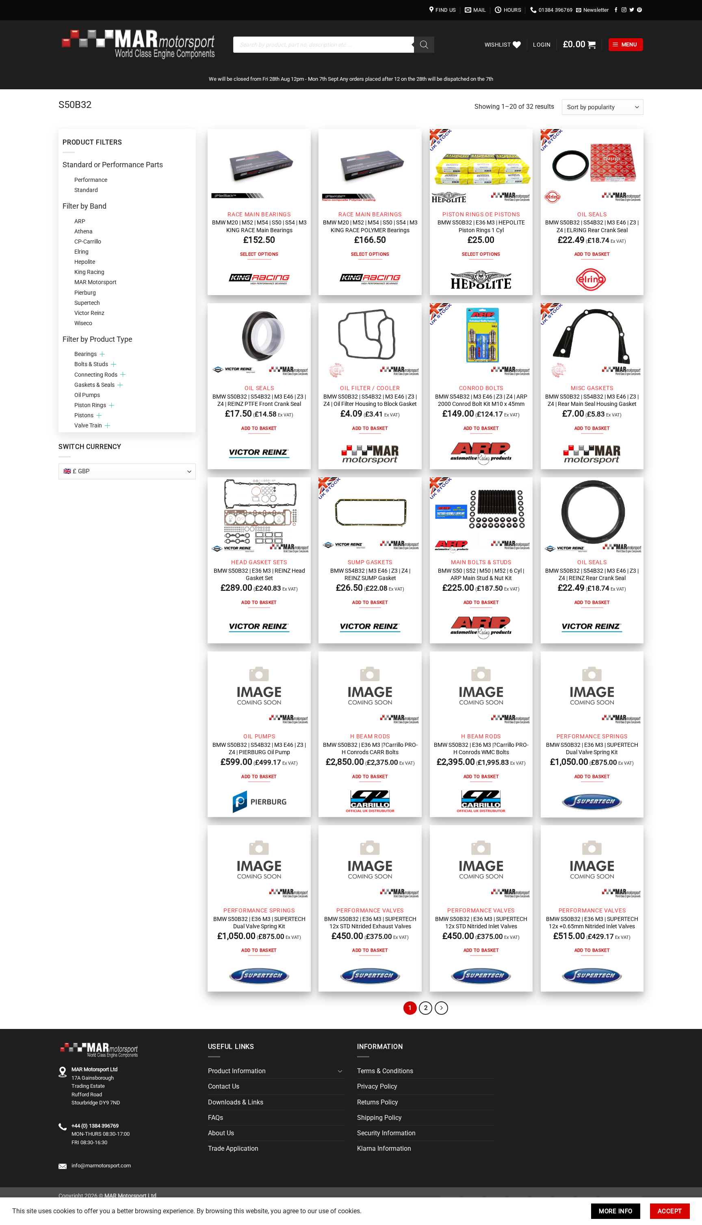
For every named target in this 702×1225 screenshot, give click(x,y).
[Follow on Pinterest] (639, 10)
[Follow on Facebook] (616, 10)
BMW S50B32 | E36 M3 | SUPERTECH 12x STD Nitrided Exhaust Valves (370, 923)
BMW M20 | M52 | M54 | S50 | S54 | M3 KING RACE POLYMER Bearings (370, 226)
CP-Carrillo (87, 241)
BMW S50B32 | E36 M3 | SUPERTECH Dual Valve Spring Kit (592, 748)
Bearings (85, 354)
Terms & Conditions (385, 1071)
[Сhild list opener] (102, 354)
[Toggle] (340, 1071)
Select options (259, 254)
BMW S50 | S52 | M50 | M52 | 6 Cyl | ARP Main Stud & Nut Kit (481, 574)
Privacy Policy (377, 1086)
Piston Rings (90, 405)
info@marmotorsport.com (101, 1165)
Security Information (386, 1133)
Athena (83, 231)
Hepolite (84, 262)
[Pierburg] (259, 801)
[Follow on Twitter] (631, 10)
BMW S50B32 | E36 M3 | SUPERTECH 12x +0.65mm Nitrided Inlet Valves (592, 923)
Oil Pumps (87, 395)
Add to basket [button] (592, 254)
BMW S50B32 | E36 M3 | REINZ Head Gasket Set (259, 574)
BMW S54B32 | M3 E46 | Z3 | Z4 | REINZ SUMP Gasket (370, 574)
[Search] (424, 45)
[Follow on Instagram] (624, 10)
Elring (81, 251)
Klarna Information (384, 1148)
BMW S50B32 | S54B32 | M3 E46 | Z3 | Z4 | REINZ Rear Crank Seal (592, 574)
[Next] (441, 1008)
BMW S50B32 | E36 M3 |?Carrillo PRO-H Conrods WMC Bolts (481, 748)
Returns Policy (377, 1102)
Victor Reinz (89, 313)
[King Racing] (259, 279)
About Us (221, 1133)
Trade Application (233, 1148)
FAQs (215, 1117)
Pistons (83, 415)
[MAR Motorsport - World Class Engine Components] (139, 44)
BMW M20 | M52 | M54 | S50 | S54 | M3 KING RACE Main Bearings (259, 226)
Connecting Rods (95, 374)
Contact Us (223, 1086)
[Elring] (591, 279)
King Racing (89, 272)
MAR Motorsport (95, 282)
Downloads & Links (235, 1102)
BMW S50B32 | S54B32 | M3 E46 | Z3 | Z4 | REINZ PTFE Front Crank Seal (259, 400)
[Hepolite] (481, 279)
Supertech (87, 303)
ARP (79, 221)
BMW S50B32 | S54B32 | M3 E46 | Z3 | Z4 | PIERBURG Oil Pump (259, 748)
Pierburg (85, 292)
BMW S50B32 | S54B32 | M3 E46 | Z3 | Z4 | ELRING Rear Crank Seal (592, 226)
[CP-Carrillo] (370, 801)
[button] (592, 10)
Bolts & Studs (91, 364)
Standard (86, 190)
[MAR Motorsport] (370, 453)
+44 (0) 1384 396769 (95, 1126)
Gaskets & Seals (94, 385)
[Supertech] (591, 801)
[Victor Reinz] (259, 454)
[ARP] (481, 453)
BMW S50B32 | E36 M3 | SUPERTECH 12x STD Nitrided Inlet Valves (481, 923)
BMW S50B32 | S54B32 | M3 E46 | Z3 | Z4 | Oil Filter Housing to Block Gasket (370, 400)
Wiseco (83, 323)
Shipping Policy (379, 1117)
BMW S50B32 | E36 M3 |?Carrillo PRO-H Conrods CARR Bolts (370, 748)
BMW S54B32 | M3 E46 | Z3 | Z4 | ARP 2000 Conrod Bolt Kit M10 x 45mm (481, 400)
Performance (90, 180)
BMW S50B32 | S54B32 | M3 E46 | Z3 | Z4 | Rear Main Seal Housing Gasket (592, 400)
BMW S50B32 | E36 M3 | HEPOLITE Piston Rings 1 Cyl (481, 226)
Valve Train (88, 425)
